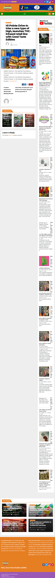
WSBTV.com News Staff (45, 321)
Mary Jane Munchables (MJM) (13, 568)
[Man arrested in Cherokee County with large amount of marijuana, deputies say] (44, 286)
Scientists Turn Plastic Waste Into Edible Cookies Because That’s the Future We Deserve (13, 524)
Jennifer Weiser (43, 237)
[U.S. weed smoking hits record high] (44, 38)
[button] (46, 13)
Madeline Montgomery (45, 487)
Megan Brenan (43, 172)
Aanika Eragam (43, 131)
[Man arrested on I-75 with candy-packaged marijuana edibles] (44, 371)
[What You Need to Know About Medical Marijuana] (44, 260)
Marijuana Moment (44, 86)
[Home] (2, 14)
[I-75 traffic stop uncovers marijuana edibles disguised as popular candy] (44, 311)
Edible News (8, 22)
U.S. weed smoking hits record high (12, 509)
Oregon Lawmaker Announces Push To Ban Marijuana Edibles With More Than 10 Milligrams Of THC (40, 510)
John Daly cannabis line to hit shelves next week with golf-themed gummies (24, 89)
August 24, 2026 (9, 512)
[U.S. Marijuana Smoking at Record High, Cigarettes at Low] (44, 162)
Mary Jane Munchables (7, 123)
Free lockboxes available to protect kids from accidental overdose (40, 523)
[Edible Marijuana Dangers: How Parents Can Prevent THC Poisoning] (44, 191)
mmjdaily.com (43, 412)
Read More (13, 81)
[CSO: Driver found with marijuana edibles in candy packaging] (44, 336)
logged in (11, 135)
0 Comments (16, 514)
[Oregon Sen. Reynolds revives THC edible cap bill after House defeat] (44, 402)
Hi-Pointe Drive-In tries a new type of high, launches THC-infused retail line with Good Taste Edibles (18, 32)
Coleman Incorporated (10, 576)
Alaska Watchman (44, 47)
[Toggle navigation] (24, 14)
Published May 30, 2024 (45, 269)
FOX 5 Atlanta (43, 381)
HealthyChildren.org (44, 201)
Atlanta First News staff (45, 296)
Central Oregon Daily (45, 448)
